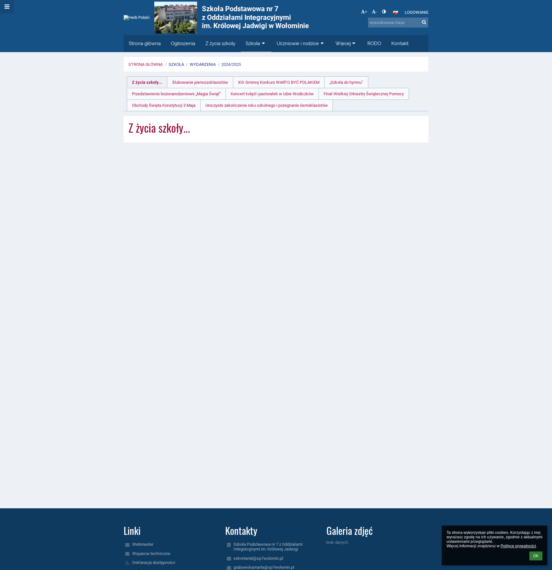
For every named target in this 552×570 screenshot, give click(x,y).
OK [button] (536, 556)
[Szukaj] (424, 22)
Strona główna (145, 64)
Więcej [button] (343, 43)
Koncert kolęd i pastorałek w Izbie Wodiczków (272, 93)
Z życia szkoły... (147, 82)
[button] (384, 12)
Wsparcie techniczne (151, 553)
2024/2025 (231, 64)
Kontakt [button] (400, 43)
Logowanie (416, 12)
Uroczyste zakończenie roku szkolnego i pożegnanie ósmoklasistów (266, 105)
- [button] (376, 11)
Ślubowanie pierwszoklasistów (200, 82)
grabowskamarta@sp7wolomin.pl (264, 567)
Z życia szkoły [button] (220, 43)
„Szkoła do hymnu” (346, 82)
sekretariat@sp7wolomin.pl (258, 558)
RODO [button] (374, 43)
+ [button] (366, 11)
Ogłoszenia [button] (183, 43)
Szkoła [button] (253, 43)
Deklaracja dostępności (153, 562)
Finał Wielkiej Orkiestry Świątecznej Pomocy (364, 93)
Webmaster (142, 544)
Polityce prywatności (518, 546)
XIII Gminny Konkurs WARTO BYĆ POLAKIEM (278, 82)
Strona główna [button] (145, 43)
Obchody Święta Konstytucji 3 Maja (163, 105)
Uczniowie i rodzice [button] (298, 43)
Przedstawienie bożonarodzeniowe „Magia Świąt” (176, 93)
